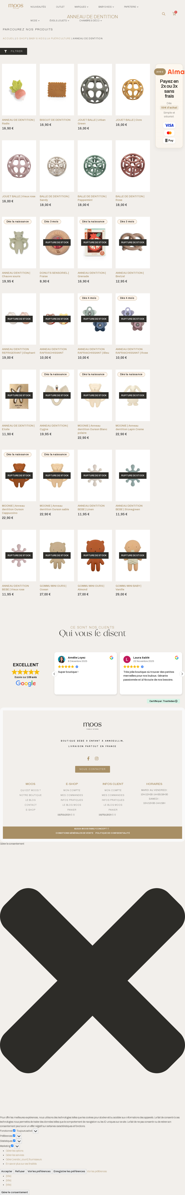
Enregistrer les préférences (69, 1171)
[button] (182, 674)
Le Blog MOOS (72, 805)
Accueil (8, 38)
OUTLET (60, 7)
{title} (8, 1176)
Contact (30, 805)
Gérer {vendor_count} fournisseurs (24, 1159)
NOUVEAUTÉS (38, 7)
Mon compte (71, 790)
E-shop (22, 38)
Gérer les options (14, 1150)
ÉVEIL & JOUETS (58, 20)
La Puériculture (59, 38)
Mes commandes (72, 795)
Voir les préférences (39, 1171)
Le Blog (30, 800)
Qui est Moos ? (30, 790)
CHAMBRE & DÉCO (89, 20)
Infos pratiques (72, 800)
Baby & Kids (37, 38)
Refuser (20, 1171)
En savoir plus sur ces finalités (21, 1163)
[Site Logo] (16, 7)
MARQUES (80, 7)
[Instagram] (97, 759)
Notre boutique (31, 795)
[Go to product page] (19, 89)
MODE (34, 20)
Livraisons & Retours (66, 814)
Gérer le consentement (14, 1192)
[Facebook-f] (88, 759)
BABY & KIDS (105, 7)
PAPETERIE (130, 7)
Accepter (6, 1171)
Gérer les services (15, 1155)
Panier (71, 810)
